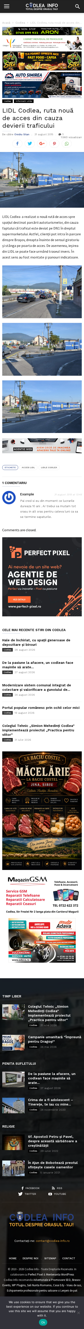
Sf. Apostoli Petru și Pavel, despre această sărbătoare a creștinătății (52, 1141)
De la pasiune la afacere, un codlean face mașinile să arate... (51, 1078)
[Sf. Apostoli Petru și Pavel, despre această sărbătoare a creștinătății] (13, 1142)
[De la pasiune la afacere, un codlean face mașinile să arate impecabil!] (13, 1079)
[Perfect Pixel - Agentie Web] (42, 615)
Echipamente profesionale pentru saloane (32, 1290)
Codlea (7, 101)
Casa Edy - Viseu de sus (67, 1285)
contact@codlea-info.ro (53, 1241)
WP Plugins (19, 1285)
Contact (68, 1258)
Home (13, 1258)
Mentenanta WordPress (60, 1274)
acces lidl (28, 467)
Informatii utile (24, 101)
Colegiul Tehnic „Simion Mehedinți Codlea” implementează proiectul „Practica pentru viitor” (38, 730)
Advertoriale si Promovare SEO (52, 1280)
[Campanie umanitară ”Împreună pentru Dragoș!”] (13, 1042)
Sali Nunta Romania (39, 1285)
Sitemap (50, 1258)
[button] (77, 6)
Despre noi (30, 1258)
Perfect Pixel (35, 1274)
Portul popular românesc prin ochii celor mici (41, 708)
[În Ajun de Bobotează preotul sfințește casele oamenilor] (13, 1168)
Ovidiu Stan (21, 134)
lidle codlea (49, 467)
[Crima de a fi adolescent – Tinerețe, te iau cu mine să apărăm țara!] (13, 1105)
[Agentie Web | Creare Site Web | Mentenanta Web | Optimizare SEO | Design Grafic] (42, 456)
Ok (43, 1322)
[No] (78, 1313)
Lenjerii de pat (68, 1290)
